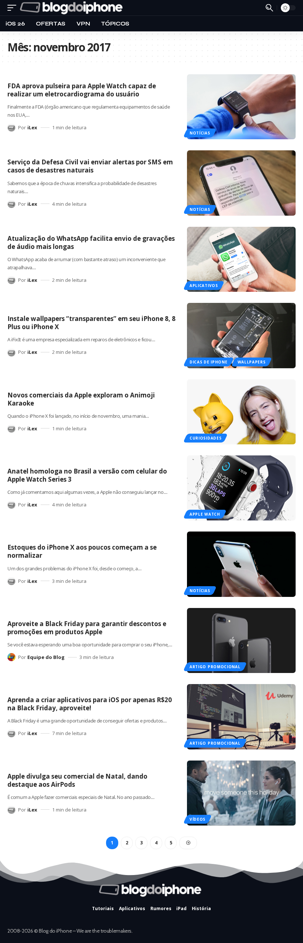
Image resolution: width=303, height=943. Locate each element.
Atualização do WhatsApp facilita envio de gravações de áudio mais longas (91, 242)
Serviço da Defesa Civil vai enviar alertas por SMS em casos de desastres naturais (90, 166)
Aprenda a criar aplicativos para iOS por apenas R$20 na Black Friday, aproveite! (89, 704)
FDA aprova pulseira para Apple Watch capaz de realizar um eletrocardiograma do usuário (81, 90)
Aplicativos (204, 285)
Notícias (200, 133)
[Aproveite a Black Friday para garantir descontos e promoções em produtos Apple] (241, 640)
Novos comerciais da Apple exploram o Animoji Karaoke (81, 399)
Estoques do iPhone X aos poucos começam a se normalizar (82, 551)
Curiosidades (205, 438)
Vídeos (197, 819)
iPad (181, 908)
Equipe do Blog (46, 657)
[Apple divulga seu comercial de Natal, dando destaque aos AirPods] (241, 793)
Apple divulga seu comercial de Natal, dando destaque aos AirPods (77, 780)
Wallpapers (252, 362)
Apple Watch (205, 514)
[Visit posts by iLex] (11, 127)
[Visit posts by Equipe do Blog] (11, 657)
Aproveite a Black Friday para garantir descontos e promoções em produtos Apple (86, 627)
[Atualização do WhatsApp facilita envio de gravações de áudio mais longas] (241, 259)
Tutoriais (103, 908)
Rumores (160, 908)
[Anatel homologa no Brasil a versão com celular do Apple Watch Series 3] (241, 487)
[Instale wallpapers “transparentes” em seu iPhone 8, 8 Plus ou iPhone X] (241, 335)
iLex (32, 127)
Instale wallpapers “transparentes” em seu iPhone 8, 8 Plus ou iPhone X (91, 322)
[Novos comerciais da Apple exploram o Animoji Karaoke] (241, 411)
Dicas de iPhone (209, 362)
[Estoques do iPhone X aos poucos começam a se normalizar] (241, 564)
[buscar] (269, 7)
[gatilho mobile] (13, 8)
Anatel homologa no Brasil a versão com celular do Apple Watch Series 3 (87, 475)
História (201, 908)
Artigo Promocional (215, 666)
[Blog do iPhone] (73, 8)
